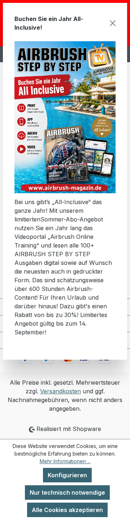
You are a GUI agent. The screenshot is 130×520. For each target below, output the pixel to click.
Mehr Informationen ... (65, 461)
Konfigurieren (67, 475)
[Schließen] (112, 23)
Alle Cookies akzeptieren (67, 509)
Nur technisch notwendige (67, 492)
